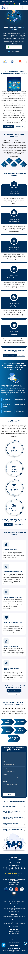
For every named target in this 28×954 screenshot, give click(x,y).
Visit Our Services (14, 865)
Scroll (25, 943)
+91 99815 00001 (15, 933)
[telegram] (19, 868)
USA (6, 4)
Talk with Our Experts (14, 694)
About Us (8, 860)
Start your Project (18, 524)
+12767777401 (15, 903)
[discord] (25, 868)
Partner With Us (17, 860)
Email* (4, 761)
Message (5, 781)
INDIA (16, 4)
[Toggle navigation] (24, 7)
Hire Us (25, 1)
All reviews (20, 873)
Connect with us (19, 126)
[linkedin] (12, 868)
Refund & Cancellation (14, 948)
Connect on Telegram (15, 51)
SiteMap (14, 940)
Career (10, 862)
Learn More (21, 355)
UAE (11, 4)
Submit (9, 794)
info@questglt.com (14, 882)
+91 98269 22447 (14, 884)
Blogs (18, 862)
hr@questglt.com (15, 931)
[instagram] (3, 868)
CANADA (22, 4)
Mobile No (5, 774)
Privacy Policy (14, 945)
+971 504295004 (15, 911)
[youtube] (22, 868)
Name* (4, 754)
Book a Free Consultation (14, 690)
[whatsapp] (16, 868)
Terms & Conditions (14, 942)
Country (5, 768)
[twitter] (9, 869)
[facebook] (6, 868)
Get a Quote (8, 524)
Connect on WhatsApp (14, 47)
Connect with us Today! (9, 355)
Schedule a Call (8, 126)
